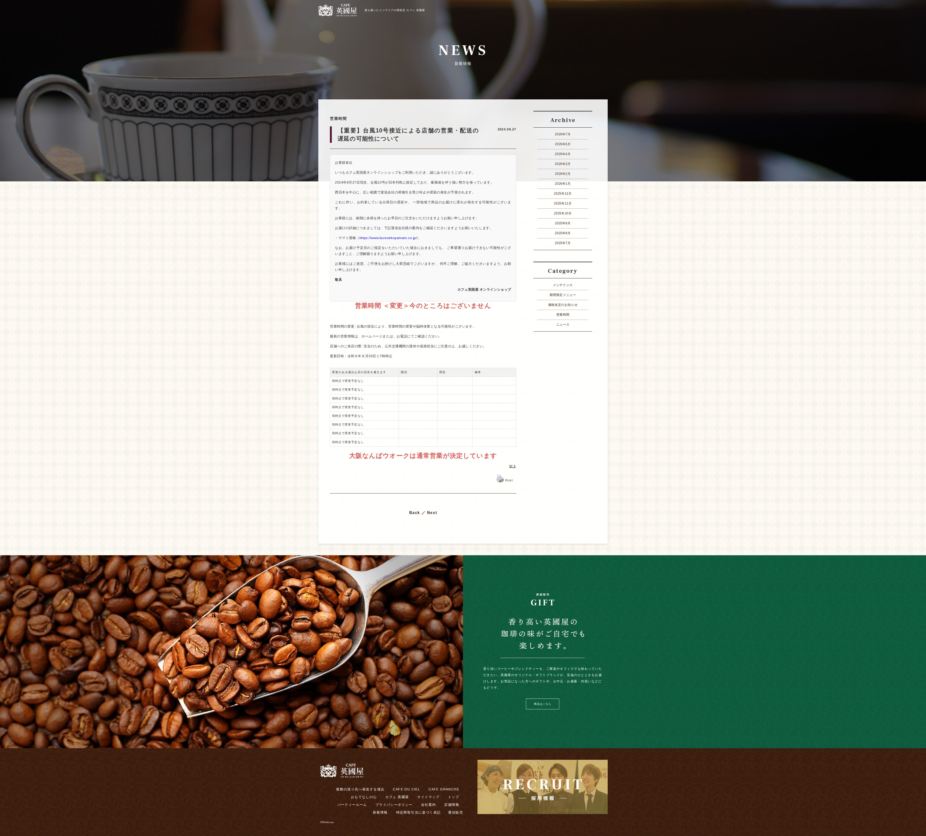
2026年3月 (563, 164)
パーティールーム (352, 805)
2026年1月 (563, 183)
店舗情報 (451, 805)
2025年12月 (563, 193)
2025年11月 (563, 203)
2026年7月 (563, 134)
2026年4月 (563, 154)
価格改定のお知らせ (563, 305)
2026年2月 (563, 174)
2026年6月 (563, 144)
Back (414, 513)
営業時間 (563, 314)
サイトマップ (428, 797)
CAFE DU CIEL (406, 789)
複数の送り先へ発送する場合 (360, 789)
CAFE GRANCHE (444, 789)
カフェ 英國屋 (397, 797)
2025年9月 (563, 223)
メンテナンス (563, 285)
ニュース (563, 324)
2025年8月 (563, 233)
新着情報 (380, 812)
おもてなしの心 (364, 797)
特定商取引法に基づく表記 (418, 812)
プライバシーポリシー (394, 805)
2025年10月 (563, 213)
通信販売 (455, 812)
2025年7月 (563, 243)
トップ (453, 797)
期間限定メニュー (563, 295)
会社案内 (428, 805)
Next (432, 513)
